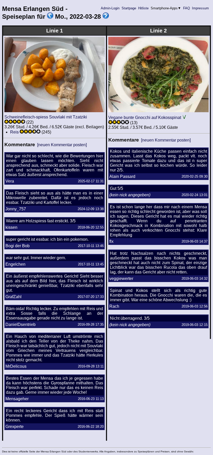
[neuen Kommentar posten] (62, 145)
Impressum (200, 8)
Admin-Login (110, 8)
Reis (14, 132)
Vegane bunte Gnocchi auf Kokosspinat (144, 117)
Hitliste (143, 8)
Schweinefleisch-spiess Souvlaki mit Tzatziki (45, 117)
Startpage (129, 8)
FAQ (186, 8)
